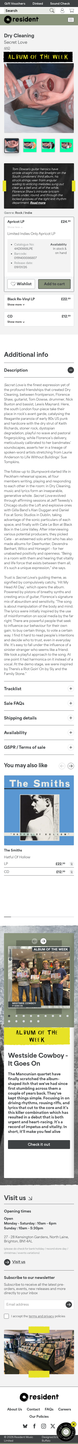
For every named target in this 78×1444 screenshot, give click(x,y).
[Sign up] (69, 1304)
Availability (15, 732)
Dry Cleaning (19, 35)
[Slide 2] (14, 917)
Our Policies (39, 1417)
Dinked (38, 3)
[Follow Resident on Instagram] (43, 1426)
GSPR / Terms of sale (24, 747)
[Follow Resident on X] (52, 1426)
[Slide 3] (21, 917)
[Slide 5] (35, 917)
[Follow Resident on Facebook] (34, 1426)
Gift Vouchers (14, 3)
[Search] (50, 10)
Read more (37, 202)
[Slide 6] (42, 917)
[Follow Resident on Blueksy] (25, 1426)
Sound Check (60, 3)
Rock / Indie (23, 212)
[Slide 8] (56, 917)
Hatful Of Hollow (17, 857)
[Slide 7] (49, 917)
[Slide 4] (28, 917)
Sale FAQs (14, 703)
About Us (14, 1409)
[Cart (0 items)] (71, 10)
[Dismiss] (73, 1424)
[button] (39, 863)
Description (16, 370)
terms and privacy (41, 1316)
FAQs (49, 1409)
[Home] (21, 20)
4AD (7, 48)
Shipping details (20, 717)
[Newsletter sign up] (66, 1432)
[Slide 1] (7, 917)
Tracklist (12, 688)
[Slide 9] (63, 917)
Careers (64, 1409)
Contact (33, 1409)
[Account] (62, 10)
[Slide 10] (70, 917)
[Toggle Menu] (71, 19)
